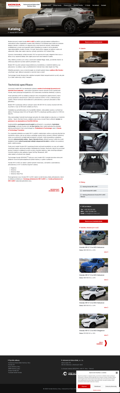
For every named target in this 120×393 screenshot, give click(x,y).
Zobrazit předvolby (111, 386)
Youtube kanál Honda (15, 372)
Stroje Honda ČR (13, 370)
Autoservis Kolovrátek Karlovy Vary (19, 363)
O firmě (87, 5)
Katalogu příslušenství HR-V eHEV (35, 179)
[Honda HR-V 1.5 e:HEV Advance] (93, 237)
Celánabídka (100, 343)
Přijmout (84, 386)
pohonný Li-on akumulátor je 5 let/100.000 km (23, 121)
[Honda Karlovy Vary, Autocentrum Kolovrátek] (14, 5)
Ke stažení (95, 5)
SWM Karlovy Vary (14, 368)
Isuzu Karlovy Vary (14, 366)
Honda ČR (11, 365)
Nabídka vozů (46, 5)
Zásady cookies (97, 390)
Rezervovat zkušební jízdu (93, 42)
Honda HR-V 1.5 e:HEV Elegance (91, 331)
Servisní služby (78, 5)
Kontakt (103, 5)
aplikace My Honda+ (56, 70)
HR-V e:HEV (31, 41)
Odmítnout (97, 386)
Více (105, 252)
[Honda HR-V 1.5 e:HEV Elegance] (93, 321)
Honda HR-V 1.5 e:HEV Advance (91, 247)
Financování (67, 5)
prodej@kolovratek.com (92, 213)
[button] (117, 372)
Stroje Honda (57, 5)
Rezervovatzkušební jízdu (54, 190)
